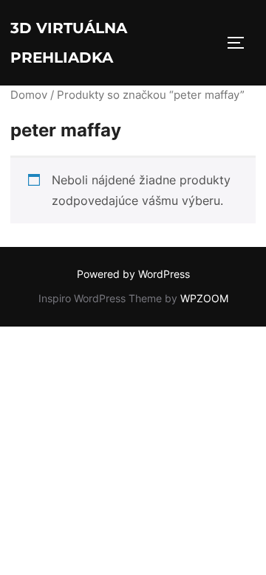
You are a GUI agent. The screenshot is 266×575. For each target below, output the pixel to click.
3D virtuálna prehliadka (68, 42)
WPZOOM (204, 298)
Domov (28, 95)
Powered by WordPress (133, 274)
